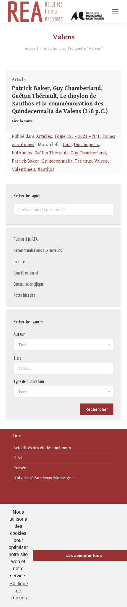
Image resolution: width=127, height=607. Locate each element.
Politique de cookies (18, 590)
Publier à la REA (26, 239)
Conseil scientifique (29, 284)
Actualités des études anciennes (42, 447)
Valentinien (23, 169)
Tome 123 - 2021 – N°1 (77, 136)
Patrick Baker (25, 161)
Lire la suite (22, 121)
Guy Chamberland (88, 153)
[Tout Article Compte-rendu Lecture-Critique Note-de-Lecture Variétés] (63, 393)
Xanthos (46, 169)
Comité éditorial (26, 272)
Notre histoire (24, 295)
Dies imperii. (86, 145)
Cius (67, 145)
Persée (19, 467)
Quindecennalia (57, 161)
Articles (44, 136)
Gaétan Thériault (51, 153)
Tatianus (83, 161)
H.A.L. (18, 457)
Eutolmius (22, 153)
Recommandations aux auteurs (38, 250)
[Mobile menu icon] (115, 12)
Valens (101, 161)
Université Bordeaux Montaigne (43, 477)
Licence (19, 261)
